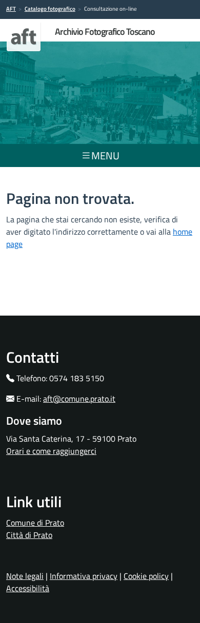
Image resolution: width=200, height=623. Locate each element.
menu (105, 155)
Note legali (25, 576)
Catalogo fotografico (50, 9)
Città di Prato (29, 535)
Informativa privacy (83, 576)
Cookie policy (146, 576)
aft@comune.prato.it (79, 398)
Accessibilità (27, 588)
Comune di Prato (35, 522)
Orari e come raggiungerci (51, 451)
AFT (11, 9)
